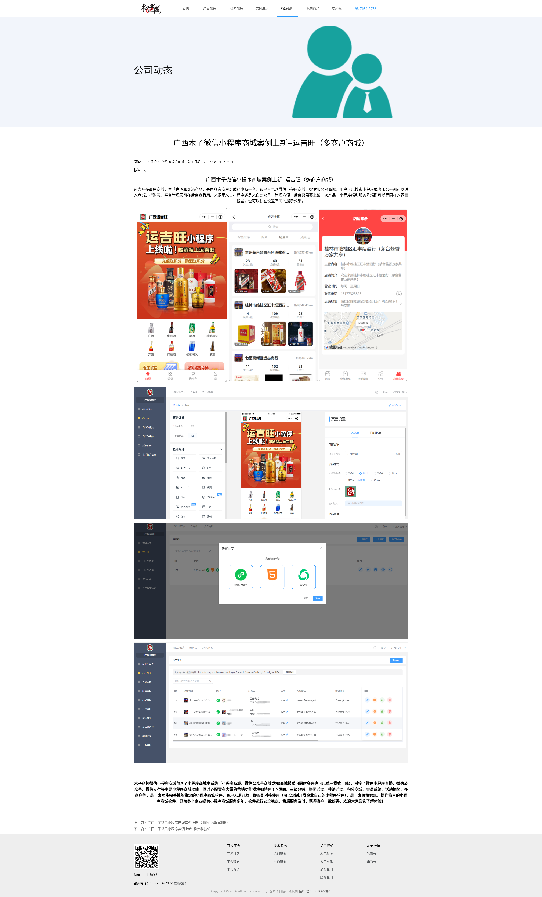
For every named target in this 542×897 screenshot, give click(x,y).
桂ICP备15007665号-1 (315, 891)
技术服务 (236, 8)
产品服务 (210, 8)
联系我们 (338, 8)
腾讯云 (371, 854)
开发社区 (233, 854)
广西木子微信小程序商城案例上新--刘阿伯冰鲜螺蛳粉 (188, 822)
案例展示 (262, 8)
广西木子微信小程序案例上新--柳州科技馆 (179, 829)
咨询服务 (280, 862)
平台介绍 (233, 869)
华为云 (371, 862)
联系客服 (180, 883)
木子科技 (326, 854)
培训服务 (280, 854)
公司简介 (313, 8)
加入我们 (326, 869)
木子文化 (326, 862)
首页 (186, 8)
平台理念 (233, 862)
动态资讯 (286, 8)
